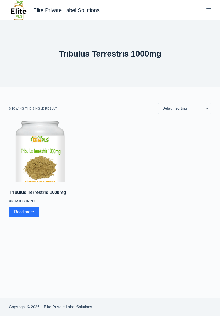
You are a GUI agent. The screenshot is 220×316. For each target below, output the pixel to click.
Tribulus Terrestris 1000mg (37, 192)
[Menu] (208, 10)
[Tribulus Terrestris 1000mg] (40, 151)
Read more (24, 211)
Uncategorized (23, 201)
